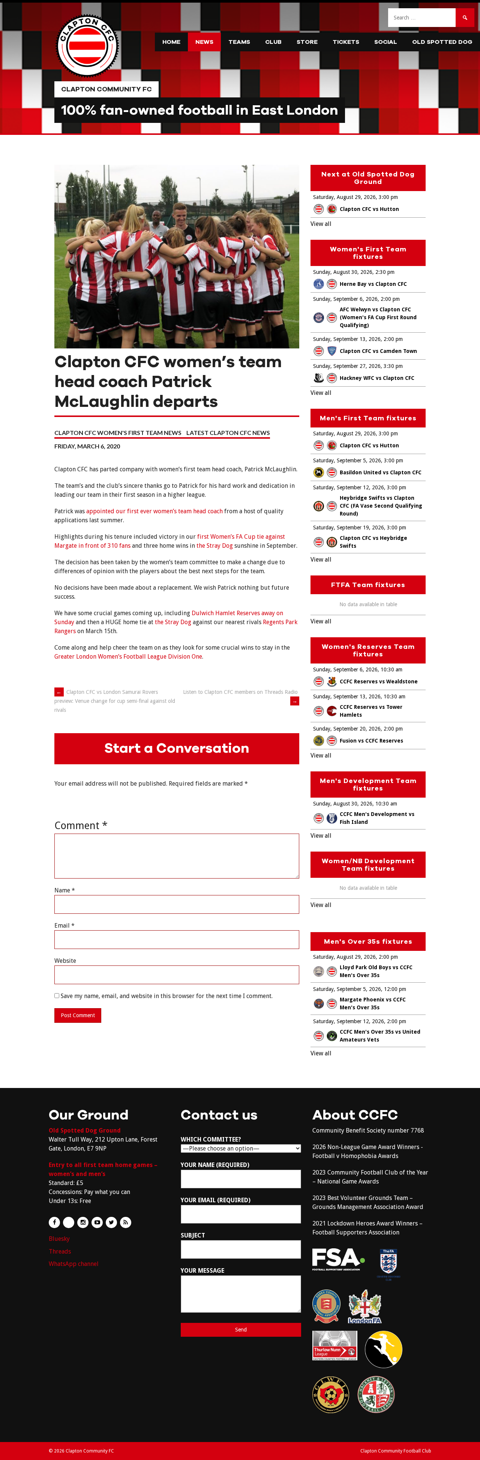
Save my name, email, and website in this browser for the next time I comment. (167, 996)
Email (64, 925)
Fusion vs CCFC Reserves (371, 741)
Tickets (346, 42)
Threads (60, 1251)
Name (64, 890)
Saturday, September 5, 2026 (347, 460)
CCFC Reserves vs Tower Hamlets (371, 711)
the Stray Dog (214, 545)
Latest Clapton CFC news (228, 432)
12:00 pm (395, 989)
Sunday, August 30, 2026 (342, 272)
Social (385, 42)
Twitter (111, 1222)
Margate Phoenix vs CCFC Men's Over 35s (373, 1003)
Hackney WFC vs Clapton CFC (377, 378)
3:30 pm (393, 366)
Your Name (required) (215, 1165)
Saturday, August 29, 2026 (344, 197)
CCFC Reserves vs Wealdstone (379, 681)
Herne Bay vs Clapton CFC (373, 284)
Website (65, 960)
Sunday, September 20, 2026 (347, 729)
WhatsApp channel (74, 1263)
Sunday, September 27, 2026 (347, 366)
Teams (239, 42)
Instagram (82, 1222)
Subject (193, 1235)
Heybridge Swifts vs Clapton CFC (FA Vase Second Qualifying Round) (381, 506)
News (204, 42)
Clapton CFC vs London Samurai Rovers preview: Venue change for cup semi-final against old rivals (114, 701)
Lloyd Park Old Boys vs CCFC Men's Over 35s (376, 971)
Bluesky (59, 1238)
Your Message (202, 1270)
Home (171, 42)
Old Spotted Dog (442, 42)
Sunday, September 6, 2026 (345, 299)
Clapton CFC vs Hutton (369, 209)
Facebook (54, 1222)
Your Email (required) (215, 1200)
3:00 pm (388, 197)
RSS (125, 1222)
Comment (81, 825)
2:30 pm (384, 272)
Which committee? (211, 1139)
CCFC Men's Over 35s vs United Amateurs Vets (380, 1036)
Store (307, 42)
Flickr (68, 1222)
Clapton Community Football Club (395, 1451)
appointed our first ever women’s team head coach (154, 511)
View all (321, 223)
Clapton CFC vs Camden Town (378, 351)
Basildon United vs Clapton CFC (381, 472)
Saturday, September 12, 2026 (348, 487)
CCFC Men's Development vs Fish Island (377, 818)
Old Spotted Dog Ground (85, 1130)
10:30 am (391, 669)
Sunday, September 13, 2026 (347, 339)
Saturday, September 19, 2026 (348, 528)
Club (273, 42)
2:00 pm (390, 299)
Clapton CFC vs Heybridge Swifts (373, 542)
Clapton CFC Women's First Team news (118, 432)
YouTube (97, 1222)
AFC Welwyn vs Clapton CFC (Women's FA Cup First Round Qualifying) (378, 317)
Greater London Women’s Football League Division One (128, 656)
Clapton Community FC (106, 89)
